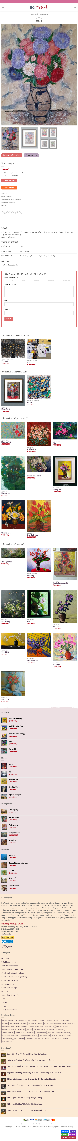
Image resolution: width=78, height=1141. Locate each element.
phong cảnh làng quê (47, 1029)
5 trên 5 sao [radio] (59, 280)
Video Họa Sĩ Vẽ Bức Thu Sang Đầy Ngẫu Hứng (24, 1098)
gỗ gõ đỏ (42, 1020)
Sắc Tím (55, 626)
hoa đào (39, 1023)
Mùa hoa (29, 1029)
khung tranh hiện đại (62, 1026)
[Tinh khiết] (13, 641)
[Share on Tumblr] (20, 212)
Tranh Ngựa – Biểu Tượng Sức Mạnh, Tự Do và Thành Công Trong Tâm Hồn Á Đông (39, 1066)
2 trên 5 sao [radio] (18, 280)
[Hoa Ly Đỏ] (13, 683)
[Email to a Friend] (10, 212)
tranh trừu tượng (19, 1038)
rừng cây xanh (19, 1032)
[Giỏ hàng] (75, 6)
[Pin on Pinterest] (13, 212)
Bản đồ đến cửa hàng (9, 1010)
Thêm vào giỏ (9, 180)
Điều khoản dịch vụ (8, 962)
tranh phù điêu (56, 1035)
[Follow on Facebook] (3, 946)
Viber (73, 1131)
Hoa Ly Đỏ (5, 699)
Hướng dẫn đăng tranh (10, 995)
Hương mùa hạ (32, 660)
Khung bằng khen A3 (68, 1023)
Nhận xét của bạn (10, 284)
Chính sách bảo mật (9, 988)
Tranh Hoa (44, 14)
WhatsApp (64, 1134)
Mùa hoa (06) (6, 442)
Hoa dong (30, 576)
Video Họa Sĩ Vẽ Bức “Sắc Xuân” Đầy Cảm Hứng (24, 1104)
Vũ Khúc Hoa (31, 449)
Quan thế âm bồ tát (7, 1032)
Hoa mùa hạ (5, 622)
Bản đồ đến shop (41, 1124)
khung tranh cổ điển (36, 1026)
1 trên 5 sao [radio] (8, 280)
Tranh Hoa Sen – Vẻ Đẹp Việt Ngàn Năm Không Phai (27, 1054)
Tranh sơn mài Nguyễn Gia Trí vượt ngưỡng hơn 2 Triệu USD (30, 1085)
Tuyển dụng (5, 1006)
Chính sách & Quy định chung (12, 973)
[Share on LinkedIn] (16, 212)
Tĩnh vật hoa (5, 533)
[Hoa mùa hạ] (13, 604)
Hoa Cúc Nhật (65, 1020)
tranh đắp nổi (49, 1038)
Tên (6, 301)
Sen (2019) (56, 665)
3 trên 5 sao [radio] (30, 280)
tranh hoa (51, 1032)
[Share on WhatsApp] (23, 212)
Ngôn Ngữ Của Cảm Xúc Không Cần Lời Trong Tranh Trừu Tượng (31, 1060)
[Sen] (39, 604)
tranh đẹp (58, 1038)
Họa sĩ (46, 1023)
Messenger (72, 1134)
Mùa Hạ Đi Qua (6, 562)
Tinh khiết (5, 652)
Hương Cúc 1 (57, 490)
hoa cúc (56, 1020)
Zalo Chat (65, 1131)
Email (7, 309)
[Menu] (2, 7)
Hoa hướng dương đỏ (60, 583)
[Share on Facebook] (3, 212)
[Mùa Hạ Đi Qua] (13, 553)
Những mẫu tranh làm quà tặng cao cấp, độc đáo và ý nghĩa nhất (31, 1079)
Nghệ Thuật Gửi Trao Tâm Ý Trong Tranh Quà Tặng (27, 1110)
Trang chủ (34, 14)
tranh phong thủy (44, 1035)
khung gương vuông (8, 1026)
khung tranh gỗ (49, 1026)
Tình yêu (65, 1038)
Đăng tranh (5, 991)
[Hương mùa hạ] (39, 645)
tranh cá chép (30, 1032)
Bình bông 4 (5, 409)
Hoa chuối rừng (32, 535)
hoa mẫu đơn (32, 1023)
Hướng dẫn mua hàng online (12, 969)
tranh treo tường (7, 1038)
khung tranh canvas (22, 1026)
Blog (3, 999)
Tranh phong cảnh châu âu (10, 1035)
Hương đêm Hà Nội (34, 476)
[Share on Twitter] (6, 212)
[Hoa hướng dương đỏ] (65, 564)
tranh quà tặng (66, 1035)
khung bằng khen (55, 1023)
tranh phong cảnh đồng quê (28, 1035)
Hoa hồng (5, 1023)
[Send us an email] (10, 946)
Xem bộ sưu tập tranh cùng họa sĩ (11, 199)
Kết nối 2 (30, 402)
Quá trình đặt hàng (8, 984)
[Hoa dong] (39, 560)
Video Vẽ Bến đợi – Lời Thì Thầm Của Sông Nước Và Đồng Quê (30, 1091)
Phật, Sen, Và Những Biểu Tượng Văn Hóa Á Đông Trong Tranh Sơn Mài (34, 1073)
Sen (28, 621)
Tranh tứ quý (29, 1038)
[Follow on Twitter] (6, 946)
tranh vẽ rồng (39, 1038)
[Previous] (5, 74)
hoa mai (23, 1023)
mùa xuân (37, 1029)
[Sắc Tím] (65, 606)
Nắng (55, 443)
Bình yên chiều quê (7, 1020)
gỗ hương (49, 1020)
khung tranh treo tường (9, 1029)
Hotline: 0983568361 (68, 1137)
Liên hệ (4, 1002)
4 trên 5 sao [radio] (44, 280)
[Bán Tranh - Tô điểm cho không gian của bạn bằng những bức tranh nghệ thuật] (39, 7)
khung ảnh (21, 1029)
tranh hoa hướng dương (63, 1032)
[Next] (72, 74)
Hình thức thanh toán (9, 966)
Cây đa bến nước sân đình (22, 1020)
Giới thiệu (5, 958)
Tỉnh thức (4, 361)
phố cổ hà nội (60, 1029)
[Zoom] (4, 123)
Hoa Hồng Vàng (15, 1023)
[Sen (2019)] (65, 647)
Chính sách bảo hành (9, 980)
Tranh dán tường (41, 1032)
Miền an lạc (5, 493)
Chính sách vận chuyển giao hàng (14, 977)
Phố (28, 362)
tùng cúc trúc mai (7, 1041)
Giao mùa (35, 1020)
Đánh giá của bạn (11, 278)
